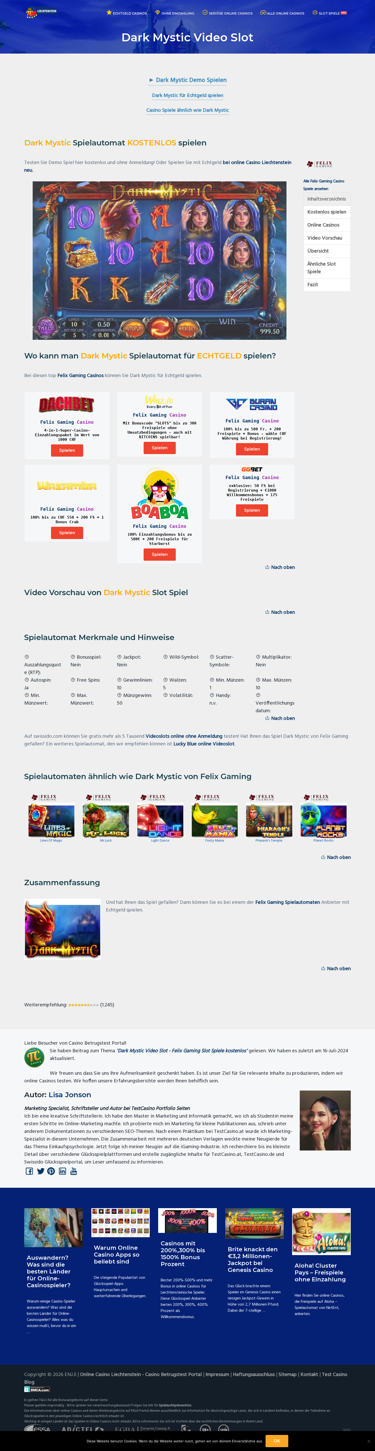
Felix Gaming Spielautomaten (287, 902)
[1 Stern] (69, 1005)
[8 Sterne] (91, 1005)
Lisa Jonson (69, 1094)
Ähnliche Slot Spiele (321, 268)
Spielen (67, 450)
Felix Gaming (57, 422)
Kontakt (309, 1375)
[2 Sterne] (72, 1005)
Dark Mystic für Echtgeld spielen (187, 96)
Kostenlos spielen (326, 212)
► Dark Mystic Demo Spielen (187, 80)
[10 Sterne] (97, 1005)
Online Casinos (323, 225)
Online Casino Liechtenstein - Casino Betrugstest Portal (141, 1375)
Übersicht (318, 251)
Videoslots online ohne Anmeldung (184, 736)
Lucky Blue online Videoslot (203, 744)
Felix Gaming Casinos (80, 376)
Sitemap (288, 1375)
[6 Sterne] (85, 1005)
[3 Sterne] (76, 1005)
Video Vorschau (324, 238)
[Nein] (368, 1441)
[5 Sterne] (82, 1005)
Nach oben (282, 567)
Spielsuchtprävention (175, 1405)
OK (277, 1441)
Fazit (312, 285)
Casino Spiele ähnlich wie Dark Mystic (187, 110)
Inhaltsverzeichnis (326, 199)
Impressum (217, 1375)
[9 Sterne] (94, 1005)
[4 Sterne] (79, 1005)
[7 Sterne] (88, 1005)
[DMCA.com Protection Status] (187, 1389)
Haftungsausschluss (254, 1375)
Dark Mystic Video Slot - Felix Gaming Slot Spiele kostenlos (182, 1051)
